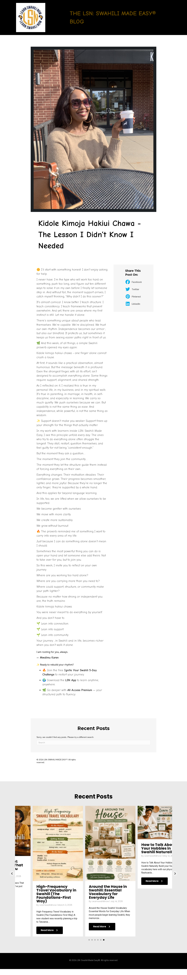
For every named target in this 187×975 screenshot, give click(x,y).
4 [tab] (97, 939)
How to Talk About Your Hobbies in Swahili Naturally (142, 848)
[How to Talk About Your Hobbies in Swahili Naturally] (146, 822)
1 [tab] (89, 939)
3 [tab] (95, 939)
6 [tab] (103, 939)
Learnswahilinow (31, 905)
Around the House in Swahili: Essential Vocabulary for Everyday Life (91, 892)
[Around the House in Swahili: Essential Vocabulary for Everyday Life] (94, 843)
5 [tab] (100, 939)
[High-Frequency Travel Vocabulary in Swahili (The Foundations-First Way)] (41, 843)
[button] (12, 873)
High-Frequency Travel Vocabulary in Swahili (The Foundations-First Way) (40, 894)
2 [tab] (92, 939)
